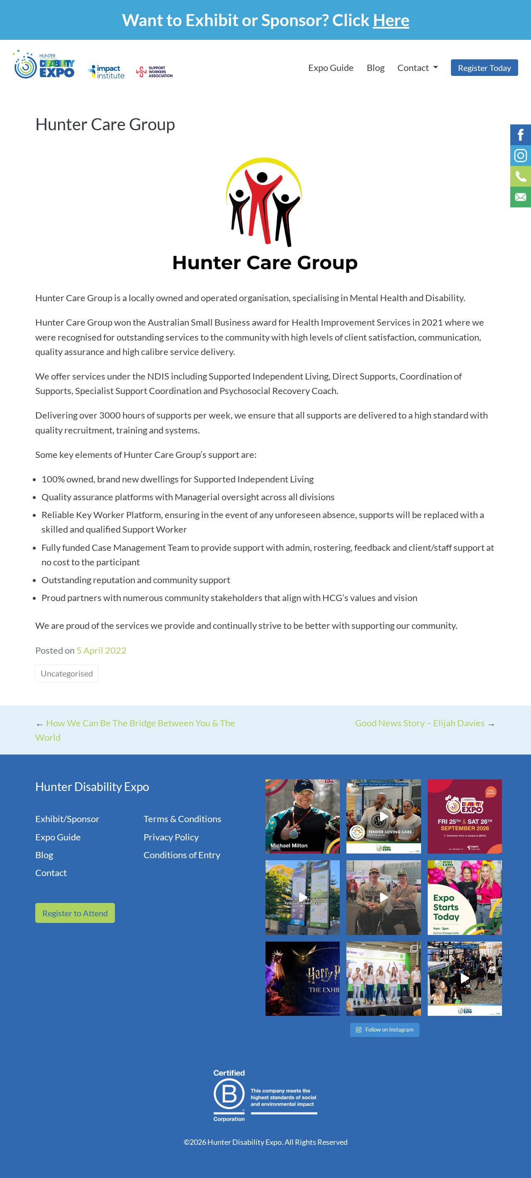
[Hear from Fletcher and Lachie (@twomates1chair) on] (383, 897)
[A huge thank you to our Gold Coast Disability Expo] (465, 979)
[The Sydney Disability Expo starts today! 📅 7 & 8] (465, 897)
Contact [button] (414, 67)
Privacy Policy (171, 836)
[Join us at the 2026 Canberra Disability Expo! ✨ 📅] (465, 816)
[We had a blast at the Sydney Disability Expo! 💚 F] (303, 897)
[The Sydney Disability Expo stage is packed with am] (383, 979)
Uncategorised (67, 673)
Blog (376, 67)
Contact (51, 872)
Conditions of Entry (182, 854)
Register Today (484, 68)
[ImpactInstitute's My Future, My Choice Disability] (383, 816)
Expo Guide (331, 67)
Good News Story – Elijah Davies (420, 722)
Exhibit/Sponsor (67, 818)
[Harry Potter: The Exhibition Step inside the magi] (303, 979)
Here (391, 20)
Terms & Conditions (183, 818)
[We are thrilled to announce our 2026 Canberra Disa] (303, 816)
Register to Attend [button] (75, 913)
